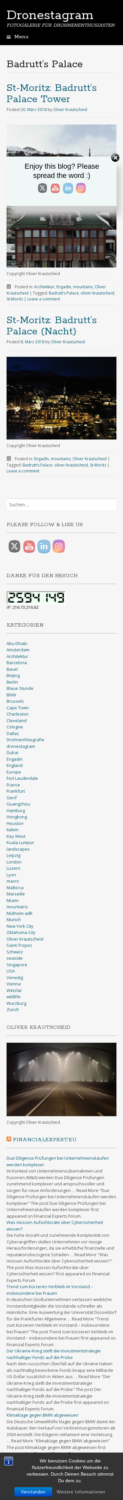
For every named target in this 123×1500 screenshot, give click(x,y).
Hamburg (16, 810)
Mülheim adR (19, 913)
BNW (11, 695)
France (13, 785)
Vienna (14, 984)
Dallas (13, 733)
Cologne (15, 727)
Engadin (63, 287)
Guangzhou (18, 804)
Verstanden (33, 1491)
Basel (12, 669)
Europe (14, 772)
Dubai (12, 752)
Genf (12, 798)
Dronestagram (50, 15)
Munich (14, 919)
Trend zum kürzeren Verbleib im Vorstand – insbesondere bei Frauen (50, 1290)
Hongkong (17, 817)
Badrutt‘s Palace (64, 293)
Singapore (17, 965)
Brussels (15, 701)
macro (13, 881)
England (15, 765)
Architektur (44, 287)
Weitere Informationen (81, 1491)
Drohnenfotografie (25, 740)
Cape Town (18, 708)
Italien (13, 830)
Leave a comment (43, 299)
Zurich (13, 1009)
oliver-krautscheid (97, 293)
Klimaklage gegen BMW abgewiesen (42, 1415)
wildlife (14, 997)
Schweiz (15, 952)
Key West (16, 836)
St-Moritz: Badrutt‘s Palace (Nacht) (52, 326)
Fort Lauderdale (22, 778)
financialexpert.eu (44, 1139)
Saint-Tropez (19, 945)
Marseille (16, 894)
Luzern (13, 868)
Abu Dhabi (17, 643)
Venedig (15, 977)
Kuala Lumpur (20, 842)
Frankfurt (16, 791)
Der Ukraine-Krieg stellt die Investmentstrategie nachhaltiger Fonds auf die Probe (54, 1354)
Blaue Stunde (20, 688)
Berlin (12, 682)
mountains (83, 287)
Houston (15, 823)
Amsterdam (18, 650)
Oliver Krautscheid (70, 109)
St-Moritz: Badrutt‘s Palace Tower (52, 94)
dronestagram (21, 746)
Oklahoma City (21, 932)
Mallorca (15, 888)
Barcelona (17, 662)
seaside (15, 958)
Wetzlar (14, 990)
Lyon (11, 875)
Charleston (18, 714)
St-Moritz (15, 299)
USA (11, 971)
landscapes (18, 849)
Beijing (13, 675)
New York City (20, 926)
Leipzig (13, 855)
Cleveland (17, 720)
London (14, 862)
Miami (12, 900)
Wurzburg (16, 1003)
